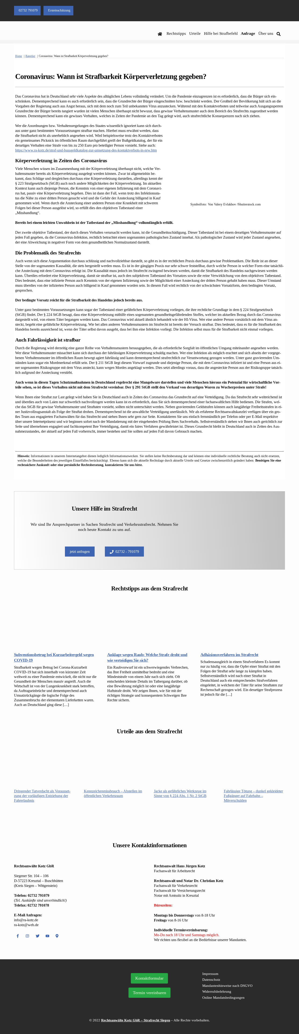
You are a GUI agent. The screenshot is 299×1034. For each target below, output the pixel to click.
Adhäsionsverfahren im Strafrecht (229, 654)
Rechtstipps (176, 33)
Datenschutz (211, 979)
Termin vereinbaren (149, 992)
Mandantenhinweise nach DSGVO (227, 986)
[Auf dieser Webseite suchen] (279, 33)
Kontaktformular (149, 978)
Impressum (210, 974)
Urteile (195, 33)
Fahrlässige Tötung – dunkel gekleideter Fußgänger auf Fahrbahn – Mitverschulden (253, 795)
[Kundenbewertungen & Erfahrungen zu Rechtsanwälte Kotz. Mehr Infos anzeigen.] (58, 999)
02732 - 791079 (127, 552)
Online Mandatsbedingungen (223, 997)
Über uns (265, 33)
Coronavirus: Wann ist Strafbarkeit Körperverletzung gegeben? (110, 76)
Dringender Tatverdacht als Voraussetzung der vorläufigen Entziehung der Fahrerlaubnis (42, 795)
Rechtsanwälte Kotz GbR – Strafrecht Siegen (135, 1020)
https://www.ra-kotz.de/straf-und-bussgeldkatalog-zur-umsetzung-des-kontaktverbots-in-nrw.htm (86, 150)
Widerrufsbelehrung (216, 991)
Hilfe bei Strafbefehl (221, 33)
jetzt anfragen (80, 552)
